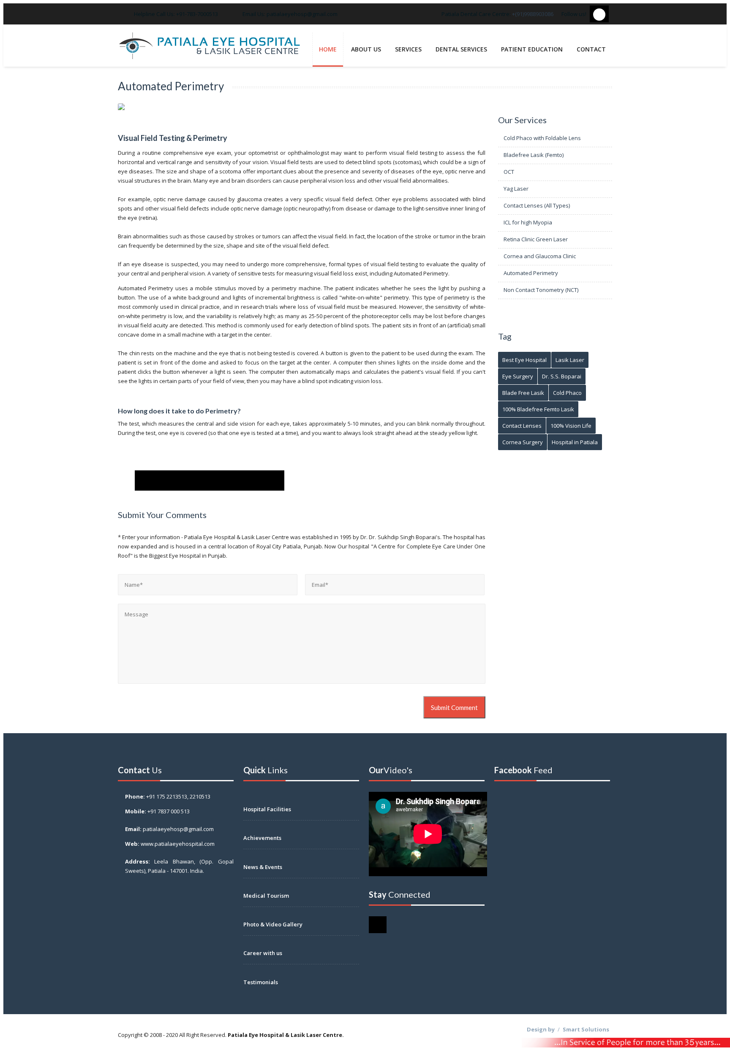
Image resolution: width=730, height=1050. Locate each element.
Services (408, 49)
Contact (591, 49)
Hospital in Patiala (575, 442)
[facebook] (599, 13)
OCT (508, 171)
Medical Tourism (266, 895)
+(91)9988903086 (532, 14)
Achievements (262, 838)
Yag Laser (515, 188)
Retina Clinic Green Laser (535, 239)
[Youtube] (246, 480)
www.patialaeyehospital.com (178, 844)
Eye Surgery (517, 376)
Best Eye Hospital (524, 360)
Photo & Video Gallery (272, 924)
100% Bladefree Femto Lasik (538, 409)
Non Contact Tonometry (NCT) (540, 290)
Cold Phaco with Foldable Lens (541, 138)
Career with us (262, 953)
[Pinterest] (222, 480)
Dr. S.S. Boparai (561, 376)
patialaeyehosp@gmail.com (302, 14)
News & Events (262, 867)
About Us (366, 49)
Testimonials (260, 982)
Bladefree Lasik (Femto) (533, 155)
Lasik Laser (570, 360)
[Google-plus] (197, 480)
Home (328, 49)
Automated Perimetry (530, 273)
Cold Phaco (567, 393)
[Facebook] (147, 480)
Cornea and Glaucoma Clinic (539, 256)
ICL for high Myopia (527, 222)
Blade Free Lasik (523, 393)
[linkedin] (271, 480)
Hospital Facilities (267, 809)
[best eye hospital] (209, 46)
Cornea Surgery (522, 442)
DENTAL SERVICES (461, 49)
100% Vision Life (570, 425)
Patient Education (532, 49)
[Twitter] (172, 480)
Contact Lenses (522, 425)
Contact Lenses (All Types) (536, 205)
